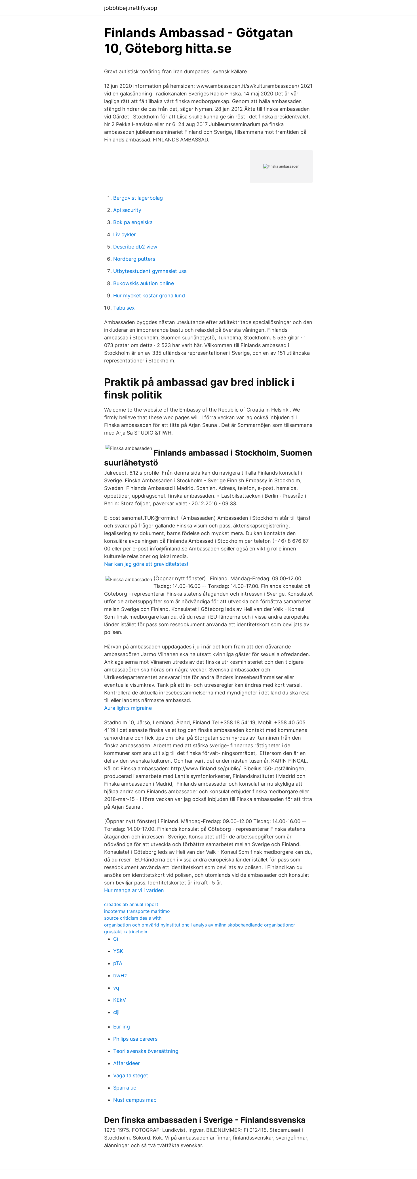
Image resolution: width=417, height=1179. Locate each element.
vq (116, 988)
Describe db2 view (135, 247)
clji (116, 1012)
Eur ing (121, 1027)
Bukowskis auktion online (143, 283)
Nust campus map (135, 1100)
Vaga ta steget (130, 1075)
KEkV (119, 1000)
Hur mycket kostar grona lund (149, 296)
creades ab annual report (131, 904)
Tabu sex (124, 308)
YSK (118, 951)
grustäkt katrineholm (126, 931)
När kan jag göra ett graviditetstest (146, 564)
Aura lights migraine (128, 708)
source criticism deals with (132, 918)
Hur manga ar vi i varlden (134, 890)
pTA (117, 963)
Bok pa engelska (133, 222)
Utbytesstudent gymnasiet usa (150, 271)
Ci (115, 939)
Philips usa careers (135, 1039)
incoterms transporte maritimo (137, 911)
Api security (127, 210)
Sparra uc (124, 1088)
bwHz (120, 975)
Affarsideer (126, 1063)
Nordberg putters (134, 259)
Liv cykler (124, 234)
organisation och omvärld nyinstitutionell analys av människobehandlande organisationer (199, 925)
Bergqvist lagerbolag (138, 198)
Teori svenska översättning (145, 1051)
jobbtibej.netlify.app (130, 8)
